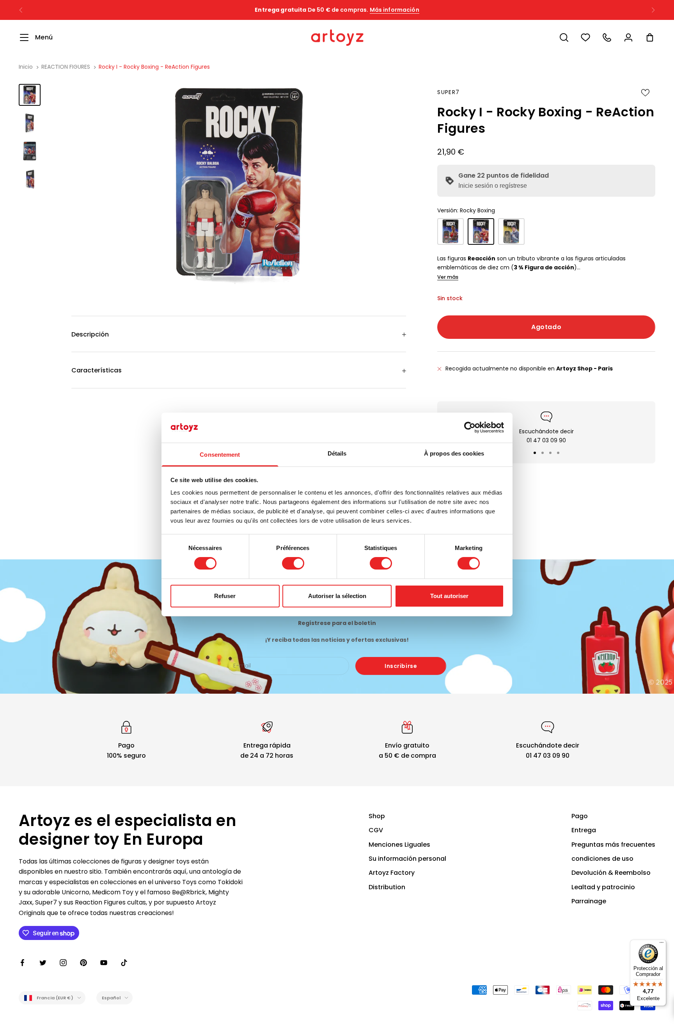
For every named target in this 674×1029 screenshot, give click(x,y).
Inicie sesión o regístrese (492, 185)
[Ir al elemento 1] (30, 95)
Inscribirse (401, 666)
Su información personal (407, 858)
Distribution (387, 887)
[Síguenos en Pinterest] (83, 963)
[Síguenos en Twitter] (43, 963)
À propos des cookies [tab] (454, 453)
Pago (579, 816)
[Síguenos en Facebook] (23, 963)
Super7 (448, 92)
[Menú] (661, 944)
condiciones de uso (602, 858)
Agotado (546, 326)
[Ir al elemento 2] (30, 123)
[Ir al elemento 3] (30, 151)
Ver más (447, 277)
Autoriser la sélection (337, 596)
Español (111, 998)
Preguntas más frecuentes (613, 844)
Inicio (26, 67)
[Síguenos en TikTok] (124, 963)
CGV (376, 830)
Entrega (583, 830)
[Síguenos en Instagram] (63, 963)
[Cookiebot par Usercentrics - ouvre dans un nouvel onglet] (470, 427)
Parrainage (588, 901)
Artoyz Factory (392, 872)
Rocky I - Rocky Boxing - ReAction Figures (154, 67)
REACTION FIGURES (66, 67)
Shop (377, 816)
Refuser (225, 596)
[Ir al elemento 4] (30, 179)
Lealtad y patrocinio (603, 887)
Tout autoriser (449, 596)
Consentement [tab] (220, 454)
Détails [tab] (337, 453)
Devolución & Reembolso (611, 872)
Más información (394, 10)
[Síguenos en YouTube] (104, 963)
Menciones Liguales (399, 844)
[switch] (293, 563)
